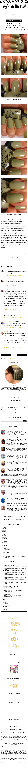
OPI (12, 254)
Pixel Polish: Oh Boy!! (8, 561)
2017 (3, 537)
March (5, 603)
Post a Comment (5, 351)
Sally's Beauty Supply (14, 685)
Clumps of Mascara (15, 623)
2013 (3, 542)
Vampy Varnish (14, 645)
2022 (3, 530)
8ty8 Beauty (14, 680)
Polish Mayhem (14, 639)
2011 (3, 545)
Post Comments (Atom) (12, 358)
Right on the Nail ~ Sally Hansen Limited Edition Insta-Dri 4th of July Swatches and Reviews (17, 431)
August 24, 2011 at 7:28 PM (13, 347)
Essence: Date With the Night (10, 586)
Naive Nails (14, 635)
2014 (3, 541)
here (23, 519)
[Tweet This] (12, 258)
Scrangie (14, 644)
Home (13, 14)
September (6, 551)
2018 (3, 535)
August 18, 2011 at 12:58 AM (13, 327)
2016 (3, 538)
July (4, 598)
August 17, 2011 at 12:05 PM (13, 317)
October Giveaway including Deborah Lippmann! (16, 440)
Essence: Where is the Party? (10, 584)
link (8, 409)
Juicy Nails (14, 631)
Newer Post (7, 354)
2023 (3, 528)
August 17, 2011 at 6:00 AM (13, 309)
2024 (3, 527)
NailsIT (14, 633)
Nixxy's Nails (14, 636)
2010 (3, 607)
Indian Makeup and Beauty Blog (14, 630)
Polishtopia (14, 643)
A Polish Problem (14, 617)
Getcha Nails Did (14, 629)
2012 (3, 544)
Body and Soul (15, 621)
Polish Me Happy (14, 640)
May (4, 600)
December (5, 546)
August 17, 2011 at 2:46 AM (13, 285)
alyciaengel (6, 331)
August (5, 552)
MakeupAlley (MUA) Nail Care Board (14, 695)
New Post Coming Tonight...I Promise (12, 570)
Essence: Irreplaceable (9, 587)
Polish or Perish (14, 641)
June (4, 599)
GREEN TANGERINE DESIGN (19, 769)
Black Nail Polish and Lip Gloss (14, 620)
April (4, 602)
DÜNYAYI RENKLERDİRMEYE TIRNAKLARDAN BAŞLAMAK (14, 626)
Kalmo (5, 279)
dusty (23, 253)
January (5, 606)
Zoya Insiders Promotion (9, 589)
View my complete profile (14, 391)
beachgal (6, 289)
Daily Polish (14, 625)
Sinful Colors (17, 254)
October (5, 549)
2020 (3, 532)
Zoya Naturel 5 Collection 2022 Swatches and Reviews (16, 506)
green (8, 254)
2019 (3, 534)
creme (20, 253)
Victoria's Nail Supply (14, 687)
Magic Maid (14, 632)
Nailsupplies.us (14, 684)
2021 (3, 531)
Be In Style (14, 618)
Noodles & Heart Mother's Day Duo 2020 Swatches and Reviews (17, 454)
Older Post (21, 354)
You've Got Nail (14, 648)
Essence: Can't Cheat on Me (10, 565)
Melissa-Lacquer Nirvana (10, 321)
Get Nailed (14, 628)
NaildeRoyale (14, 683)
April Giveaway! (17, 446)
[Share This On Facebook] (10, 258)
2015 (3, 539)
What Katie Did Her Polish (14, 646)
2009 (3, 609)
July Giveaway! (17, 461)
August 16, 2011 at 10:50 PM (13, 275)
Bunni (5, 269)
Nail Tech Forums (14, 697)
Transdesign (14, 686)
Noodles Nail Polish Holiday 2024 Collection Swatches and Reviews (17, 491)
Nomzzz (14, 637)
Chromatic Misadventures (14, 622)
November (6, 548)
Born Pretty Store (14, 682)
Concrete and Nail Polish (14, 624)
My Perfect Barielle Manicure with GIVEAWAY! (16, 499)
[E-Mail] (21, 390)
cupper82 (14, 385)
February (5, 605)
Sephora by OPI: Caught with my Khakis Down (15, 566)
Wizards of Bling (14, 647)
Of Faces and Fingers (14, 638)
